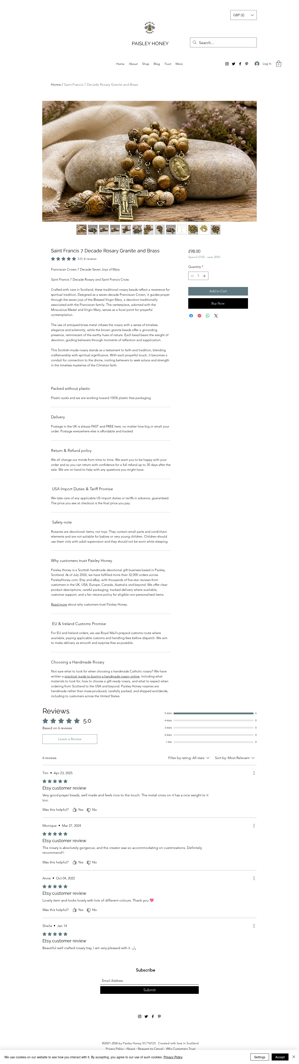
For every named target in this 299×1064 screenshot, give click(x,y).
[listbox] (243, 15)
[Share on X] (216, 315)
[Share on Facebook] (191, 315)
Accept (280, 1057)
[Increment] (205, 276)
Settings (259, 1057)
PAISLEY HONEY (150, 43)
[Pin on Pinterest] (199, 315)
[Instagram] (227, 64)
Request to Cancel (150, 1049)
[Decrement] (192, 276)
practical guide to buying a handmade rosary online (102, 676)
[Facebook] (240, 64)
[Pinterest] (246, 64)
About (130, 1049)
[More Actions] (254, 773)
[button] (243, 15)
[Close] (293, 1056)
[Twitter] (233, 64)
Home (56, 84)
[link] (74, 259)
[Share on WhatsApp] (207, 315)
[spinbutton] (198, 276)
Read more (59, 604)
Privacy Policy (114, 1049)
